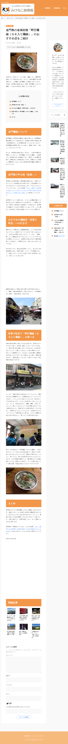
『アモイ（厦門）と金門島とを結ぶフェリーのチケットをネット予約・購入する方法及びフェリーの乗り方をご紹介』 (23, 190)
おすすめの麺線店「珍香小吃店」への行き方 (23, 108)
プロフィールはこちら (57, 105)
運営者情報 (27, 736)
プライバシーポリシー (39, 736)
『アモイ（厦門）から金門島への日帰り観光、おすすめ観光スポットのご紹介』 (23, 529)
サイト (8, 694)
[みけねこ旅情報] (17, 9)
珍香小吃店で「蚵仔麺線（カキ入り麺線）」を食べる (25, 112)
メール (9, 685)
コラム (65, 8)
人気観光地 (56, 8)
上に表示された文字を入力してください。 (19, 707)
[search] (65, 115)
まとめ (13, 117)
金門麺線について (16, 101)
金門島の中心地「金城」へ (19, 104)
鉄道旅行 (48, 8)
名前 (8, 675)
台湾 (20, 43)
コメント (9, 655)
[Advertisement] (14, 571)
